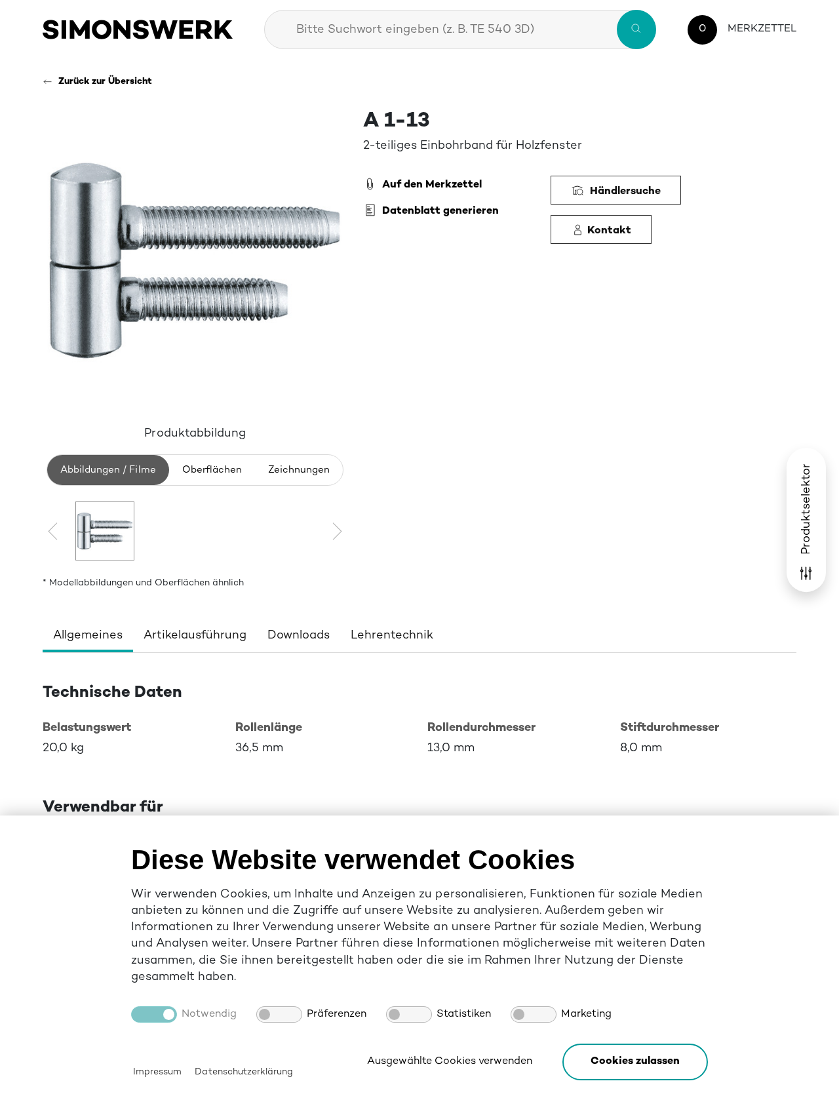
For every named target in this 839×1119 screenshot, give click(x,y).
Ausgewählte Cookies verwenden (449, 1061)
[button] (635, 1062)
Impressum (157, 1072)
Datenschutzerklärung (243, 1072)
